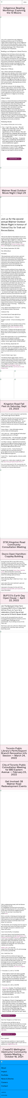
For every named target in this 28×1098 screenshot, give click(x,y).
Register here (6, 1015)
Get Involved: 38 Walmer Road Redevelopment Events (14, 784)
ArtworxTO (16, 937)
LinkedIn (3, 1092)
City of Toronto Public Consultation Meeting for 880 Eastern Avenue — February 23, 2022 (14, 769)
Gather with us (5, 948)
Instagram (4, 1095)
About (3, 1068)
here (6, 913)
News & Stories (7, 1078)
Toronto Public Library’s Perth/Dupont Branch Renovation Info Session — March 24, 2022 (14, 753)
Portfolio (4, 1075)
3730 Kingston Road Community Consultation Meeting (14, 544)
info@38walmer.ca (12, 1044)
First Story (5, 988)
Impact (4, 1071)
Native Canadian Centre (16, 327)
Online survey (6, 1034)
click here (3, 1030)
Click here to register (19, 966)
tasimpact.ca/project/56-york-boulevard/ (12, 589)
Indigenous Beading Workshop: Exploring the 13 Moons (14, 10)
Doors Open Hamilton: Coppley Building (14, 555)
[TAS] (5, 2)
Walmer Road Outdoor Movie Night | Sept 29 (14, 192)
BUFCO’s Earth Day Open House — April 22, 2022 (14, 598)
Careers (4, 1082)
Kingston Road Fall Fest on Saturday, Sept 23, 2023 (14, 406)
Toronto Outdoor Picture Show (12, 245)
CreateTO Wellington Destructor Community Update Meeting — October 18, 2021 (14, 1053)
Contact (4, 1086)
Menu (25, 2)
